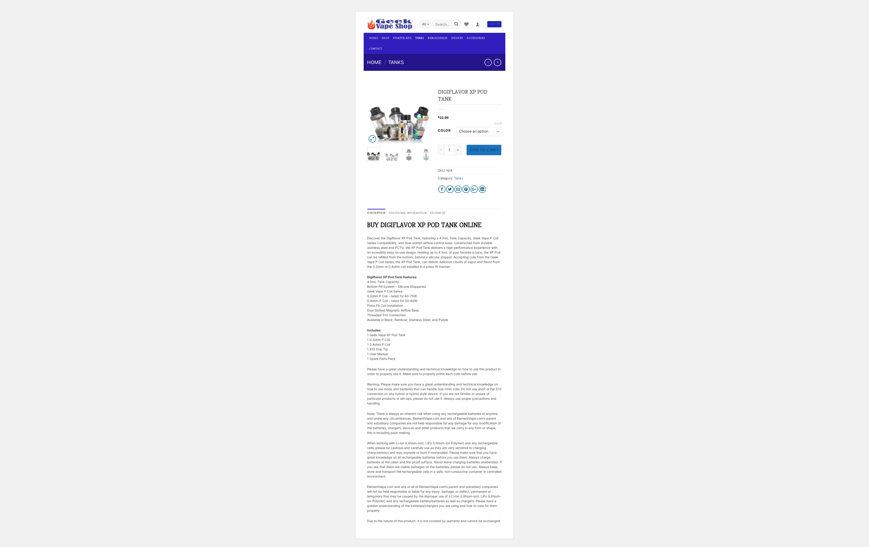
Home (373, 38)
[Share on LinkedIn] (482, 189)
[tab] (376, 213)
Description (376, 213)
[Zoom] (372, 139)
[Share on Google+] (474, 189)
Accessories (476, 38)
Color (444, 131)
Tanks (419, 38)
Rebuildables (438, 38)
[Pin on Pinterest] (466, 189)
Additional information (408, 213)
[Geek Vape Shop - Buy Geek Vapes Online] (389, 24)
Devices (457, 38)
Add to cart (484, 149)
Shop (385, 38)
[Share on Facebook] (442, 189)
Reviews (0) (437, 213)
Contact (375, 48)
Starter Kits (402, 38)
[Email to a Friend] (458, 189)
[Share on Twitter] (450, 189)
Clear (498, 123)
